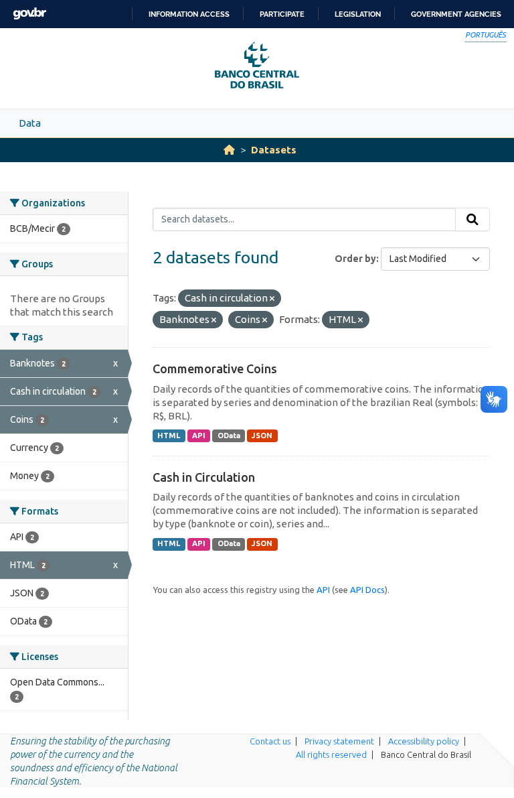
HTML (168, 435)
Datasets (273, 149)
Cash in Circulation (204, 477)
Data (30, 123)
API (198, 435)
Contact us (270, 741)
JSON (262, 435)
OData (229, 435)
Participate (282, 14)
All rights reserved (331, 754)
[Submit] (472, 220)
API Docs (367, 589)
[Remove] (272, 299)
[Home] (229, 149)
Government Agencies (456, 14)
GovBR (29, 13)
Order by (355, 258)
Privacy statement (339, 741)
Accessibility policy (423, 741)
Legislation (358, 14)
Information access (189, 14)
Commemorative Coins (215, 368)
